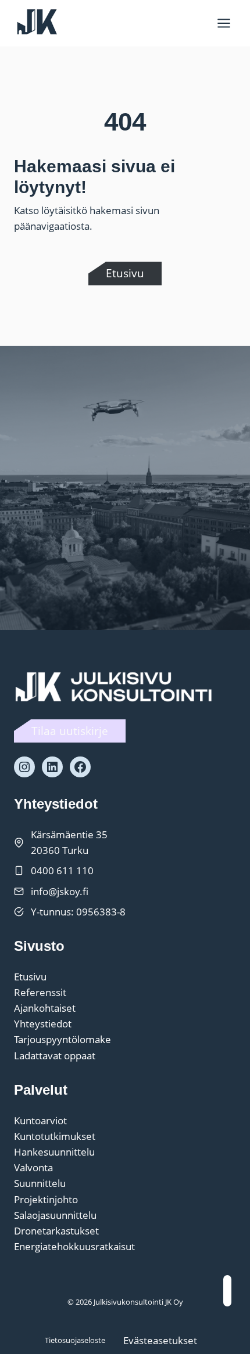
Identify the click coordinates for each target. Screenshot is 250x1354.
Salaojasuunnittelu (55, 1215)
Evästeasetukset (160, 1340)
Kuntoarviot (40, 1120)
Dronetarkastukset (56, 1230)
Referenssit (40, 992)
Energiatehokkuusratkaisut (74, 1246)
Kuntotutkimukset (54, 1136)
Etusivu (30, 976)
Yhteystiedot (43, 1023)
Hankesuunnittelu (54, 1151)
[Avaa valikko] (223, 23)
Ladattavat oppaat (54, 1055)
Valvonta (33, 1167)
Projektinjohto (46, 1199)
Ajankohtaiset (45, 1008)
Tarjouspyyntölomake (62, 1039)
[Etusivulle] (115, 686)
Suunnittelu (40, 1183)
